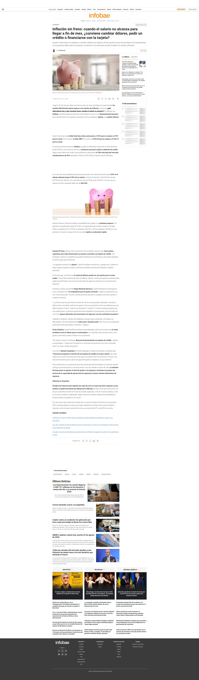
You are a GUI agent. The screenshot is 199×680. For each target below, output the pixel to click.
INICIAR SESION (192, 9)
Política (132, 9)
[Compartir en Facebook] (102, 98)
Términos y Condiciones (137, 644)
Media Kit (119, 656)
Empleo (100, 646)
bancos (67, 474)
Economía (138, 9)
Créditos (94, 20)
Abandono (88, 20)
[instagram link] (66, 651)
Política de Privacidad (138, 646)
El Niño (117, 20)
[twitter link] (62, 651)
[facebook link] (59, 651)
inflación (96, 474)
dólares (81, 474)
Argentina (60, 9)
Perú (94, 9)
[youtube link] (59, 654)
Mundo (109, 9)
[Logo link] (99, 15)
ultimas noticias (106, 474)
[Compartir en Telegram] (113, 98)
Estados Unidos (69, 9)
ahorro (74, 474)
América (81, 644)
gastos (88, 474)
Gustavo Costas (111, 20)
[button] (2, 9)
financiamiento (57, 474)
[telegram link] (62, 654)
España (84, 9)
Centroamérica (101, 9)
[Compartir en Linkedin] (109, 98)
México (89, 9)
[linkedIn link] (66, 654)
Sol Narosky (62, 50)
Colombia (77, 9)
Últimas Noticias (117, 9)
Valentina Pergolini (101, 20)
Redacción (100, 644)
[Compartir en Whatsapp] (98, 98)
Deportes (125, 9)
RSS (81, 664)
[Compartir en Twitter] (105, 98)
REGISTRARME (181, 9)
